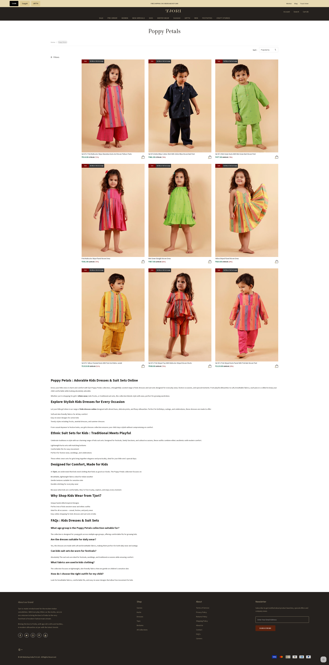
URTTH (35, 3)
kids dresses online (88, 409)
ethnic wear (83, 396)
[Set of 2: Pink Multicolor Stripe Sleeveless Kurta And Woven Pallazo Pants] (129, 158)
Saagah (25, 3)
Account (287, 12)
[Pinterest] (39, 635)
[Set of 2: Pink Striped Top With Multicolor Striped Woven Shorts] (196, 367)
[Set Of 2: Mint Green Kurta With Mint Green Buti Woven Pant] (262, 158)
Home (53, 42)
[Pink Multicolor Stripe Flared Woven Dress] (129, 262)
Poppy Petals (62, 42)
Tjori (55, 471)
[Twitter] (26, 635)
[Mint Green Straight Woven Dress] (196, 262)
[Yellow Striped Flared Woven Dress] (262, 262)
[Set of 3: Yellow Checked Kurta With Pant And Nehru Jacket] (129, 367)
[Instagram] (33, 635)
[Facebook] (20, 635)
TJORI (14, 3)
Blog (295, 4)
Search (296, 12)
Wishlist (289, 4)
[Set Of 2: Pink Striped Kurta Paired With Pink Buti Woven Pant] (262, 367)
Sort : (255, 50)
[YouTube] (45, 635)
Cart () (305, 12)
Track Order (304, 4)
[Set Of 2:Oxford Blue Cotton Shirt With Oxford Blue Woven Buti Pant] (196, 158)
